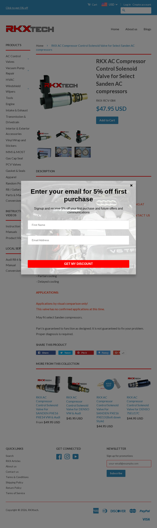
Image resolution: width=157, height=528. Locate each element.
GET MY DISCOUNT (78, 263)
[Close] (131, 185)
